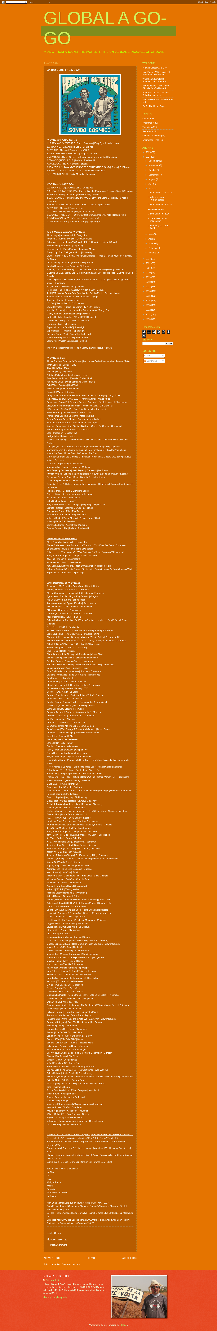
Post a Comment (58, 1245)
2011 (148, 314)
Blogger (123, 1325)
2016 (148, 291)
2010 (148, 319)
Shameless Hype (150, 140)
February (153, 248)
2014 (148, 300)
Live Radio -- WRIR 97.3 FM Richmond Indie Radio (156, 73)
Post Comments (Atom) (68, 1264)
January (153, 253)
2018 (148, 282)
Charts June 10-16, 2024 (160, 204)
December (154, 161)
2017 (148, 286)
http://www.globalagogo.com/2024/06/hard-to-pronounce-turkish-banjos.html (93, 1220)
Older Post (129, 1257)
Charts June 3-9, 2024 (158, 214)
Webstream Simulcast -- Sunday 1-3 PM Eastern (154, 80)
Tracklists (147, 127)
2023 (148, 259)
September (154, 175)
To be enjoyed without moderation (158, 219)
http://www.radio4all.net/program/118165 (75, 1223)
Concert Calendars (151, 136)
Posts (149, 355)
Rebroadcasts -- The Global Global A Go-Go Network (155, 87)
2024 (148, 157)
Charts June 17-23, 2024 (160, 192)
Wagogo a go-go (156, 209)
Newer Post (52, 1257)
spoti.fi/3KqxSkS (104, 347)
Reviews (146, 131)
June (151, 188)
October (153, 170)
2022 (148, 263)
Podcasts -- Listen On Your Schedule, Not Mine (155, 93)
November (154, 165)
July (151, 184)
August (152, 179)
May (151, 234)
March (152, 243)
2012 (148, 310)
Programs (147, 123)
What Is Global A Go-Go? (154, 68)
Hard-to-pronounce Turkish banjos (157, 198)
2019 (148, 277)
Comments (151, 361)
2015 (148, 296)
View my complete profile (55, 1297)
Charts (57, 1233)
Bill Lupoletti (52, 1280)
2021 (148, 268)
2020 (148, 273)
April (151, 239)
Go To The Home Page (153, 106)
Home (91, 1257)
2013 (148, 305)
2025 (148, 152)
